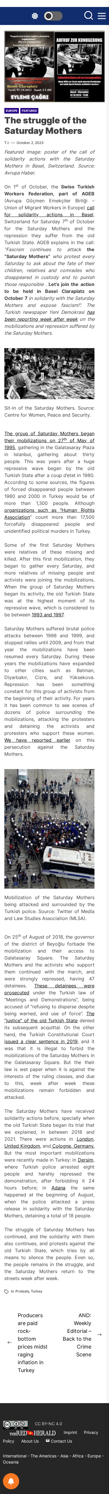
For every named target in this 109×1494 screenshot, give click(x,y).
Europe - (95, 1455)
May (83, 440)
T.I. (6, 143)
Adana (58, 1188)
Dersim (85, 1160)
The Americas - (45, 1455)
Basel (87, 214)
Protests (22, 1291)
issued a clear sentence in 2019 (41, 1041)
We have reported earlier (37, 740)
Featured (29, 110)
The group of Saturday (32, 433)
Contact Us (61, 1441)
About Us (30, 1441)
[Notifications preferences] (11, 1481)
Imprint (70, 1432)
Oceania (11, 1461)
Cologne (61, 1146)
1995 (9, 447)
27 (61, 440)
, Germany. (82, 1146)
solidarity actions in (46, 214)
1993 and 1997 (47, 615)
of (72, 440)
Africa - (79, 1455)
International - (17, 1455)
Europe (11, 110)
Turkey (36, 1291)
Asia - (66, 1455)
